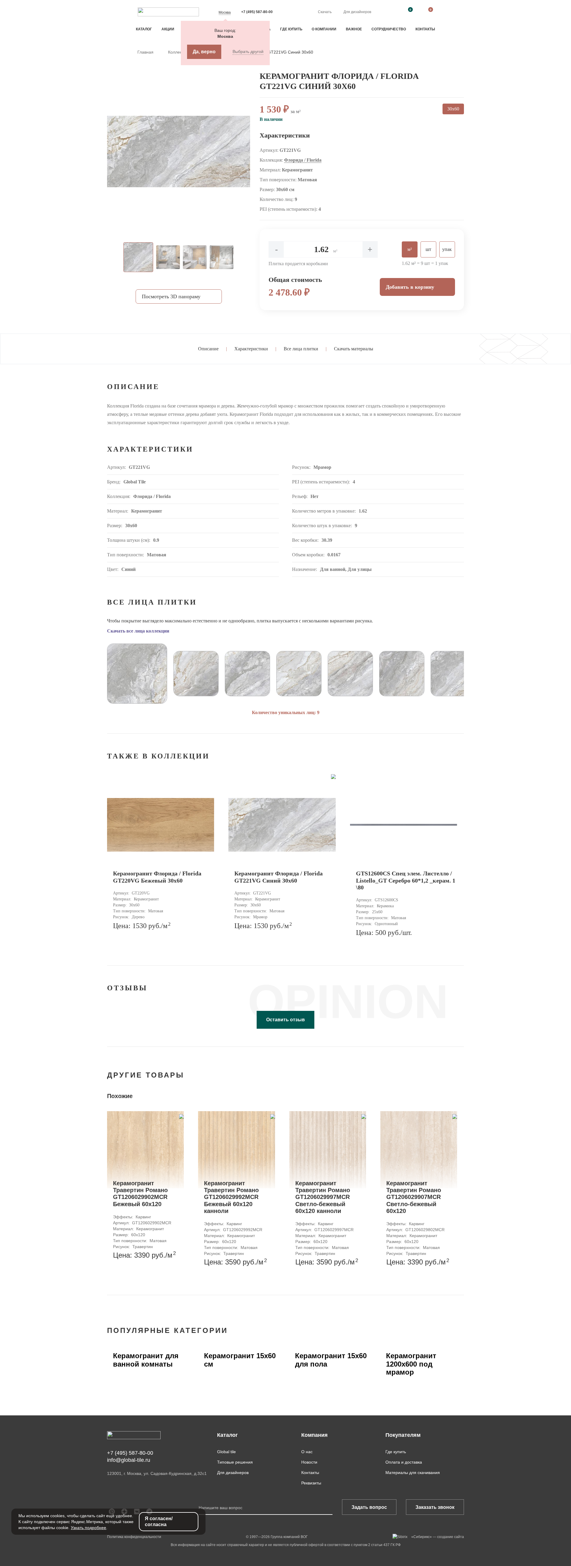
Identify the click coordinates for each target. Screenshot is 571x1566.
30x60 (453, 108)
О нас (307, 1451)
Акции (167, 29)
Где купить (291, 29)
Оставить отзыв (285, 1019)
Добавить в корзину (410, 287)
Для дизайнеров (357, 12)
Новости (309, 1462)
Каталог (144, 29)
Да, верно (204, 51)
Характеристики (251, 348)
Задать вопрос (369, 1507)
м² (409, 249)
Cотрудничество (388, 29)
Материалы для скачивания (412, 1472)
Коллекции (179, 52)
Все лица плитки (301, 348)
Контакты (425, 29)
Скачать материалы (353, 348)
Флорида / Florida (302, 160)
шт (428, 249)
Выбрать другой (248, 51)
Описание (208, 348)
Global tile (226, 1451)
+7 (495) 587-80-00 (257, 12)
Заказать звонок (434, 1507)
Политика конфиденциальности (134, 1537)
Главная (146, 52)
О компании (324, 29)
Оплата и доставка (403, 1462)
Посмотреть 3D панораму (171, 296)
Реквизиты (311, 1483)
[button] (93, 671)
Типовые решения (235, 1462)
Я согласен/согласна (158, 1521)
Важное (354, 29)
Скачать (325, 12)
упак (447, 249)
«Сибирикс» (421, 1537)
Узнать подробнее (88, 1527)
